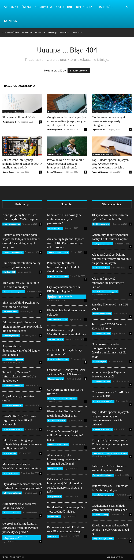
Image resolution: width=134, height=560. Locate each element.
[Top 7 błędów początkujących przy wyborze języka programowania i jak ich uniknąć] (112, 146)
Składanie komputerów (13, 359)
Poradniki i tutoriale (11, 512)
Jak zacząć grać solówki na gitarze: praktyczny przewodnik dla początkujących (22, 326)
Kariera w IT (53, 536)
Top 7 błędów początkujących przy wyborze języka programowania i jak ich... (110, 163)
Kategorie (64, 7)
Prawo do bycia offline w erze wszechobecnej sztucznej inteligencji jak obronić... (65, 163)
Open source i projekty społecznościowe (110, 453)
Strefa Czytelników (11, 335)
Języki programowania (102, 154)
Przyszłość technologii (102, 112)
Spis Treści (105, 7)
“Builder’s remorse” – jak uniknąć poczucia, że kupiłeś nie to (65, 435)
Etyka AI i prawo (55, 154)
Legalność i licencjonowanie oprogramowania (15, 537)
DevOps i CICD (9, 272)
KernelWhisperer (55, 172)
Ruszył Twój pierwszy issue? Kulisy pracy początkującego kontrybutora (110, 444)
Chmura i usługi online (13, 252)
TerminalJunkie (54, 129)
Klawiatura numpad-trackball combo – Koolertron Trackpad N (110, 529)
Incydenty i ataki (10, 311)
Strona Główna (17, 7)
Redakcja (84, 7)
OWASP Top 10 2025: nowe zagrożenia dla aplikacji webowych (19, 420)
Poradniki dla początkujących (105, 292)
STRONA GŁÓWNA (78, 71)
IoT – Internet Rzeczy (12, 493)
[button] (127, 7)
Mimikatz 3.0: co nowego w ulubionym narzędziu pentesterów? (64, 219)
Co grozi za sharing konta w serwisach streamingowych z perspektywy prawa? (20, 528)
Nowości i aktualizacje (57, 112)
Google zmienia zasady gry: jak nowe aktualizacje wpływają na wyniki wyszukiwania (66, 121)
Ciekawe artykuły (115, 556)
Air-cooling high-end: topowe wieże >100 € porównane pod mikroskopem (65, 243)
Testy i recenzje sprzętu (103, 538)
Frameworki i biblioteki (13, 112)
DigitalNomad (9, 121)
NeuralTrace (8, 172)
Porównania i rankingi (102, 313)
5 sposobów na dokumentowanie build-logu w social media (21, 350)
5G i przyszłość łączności (103, 401)
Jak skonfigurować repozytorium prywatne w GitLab (108, 283)
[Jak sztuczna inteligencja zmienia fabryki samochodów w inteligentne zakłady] (22, 146)
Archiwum (43, 7)
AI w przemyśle (9, 154)
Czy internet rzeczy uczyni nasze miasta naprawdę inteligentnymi (108, 121)
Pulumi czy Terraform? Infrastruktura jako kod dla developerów (19, 376)
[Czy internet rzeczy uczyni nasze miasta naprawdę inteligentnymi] (112, 103)
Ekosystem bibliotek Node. (19, 117)
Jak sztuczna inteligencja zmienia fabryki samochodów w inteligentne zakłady (22, 163)
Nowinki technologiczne (13, 292)
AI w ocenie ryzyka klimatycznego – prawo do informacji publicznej (63, 459)
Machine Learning (10, 473)
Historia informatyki (56, 420)
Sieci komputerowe (11, 224)
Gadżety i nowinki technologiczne (62, 398)
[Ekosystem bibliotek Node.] (22, 103)
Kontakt (11, 21)
